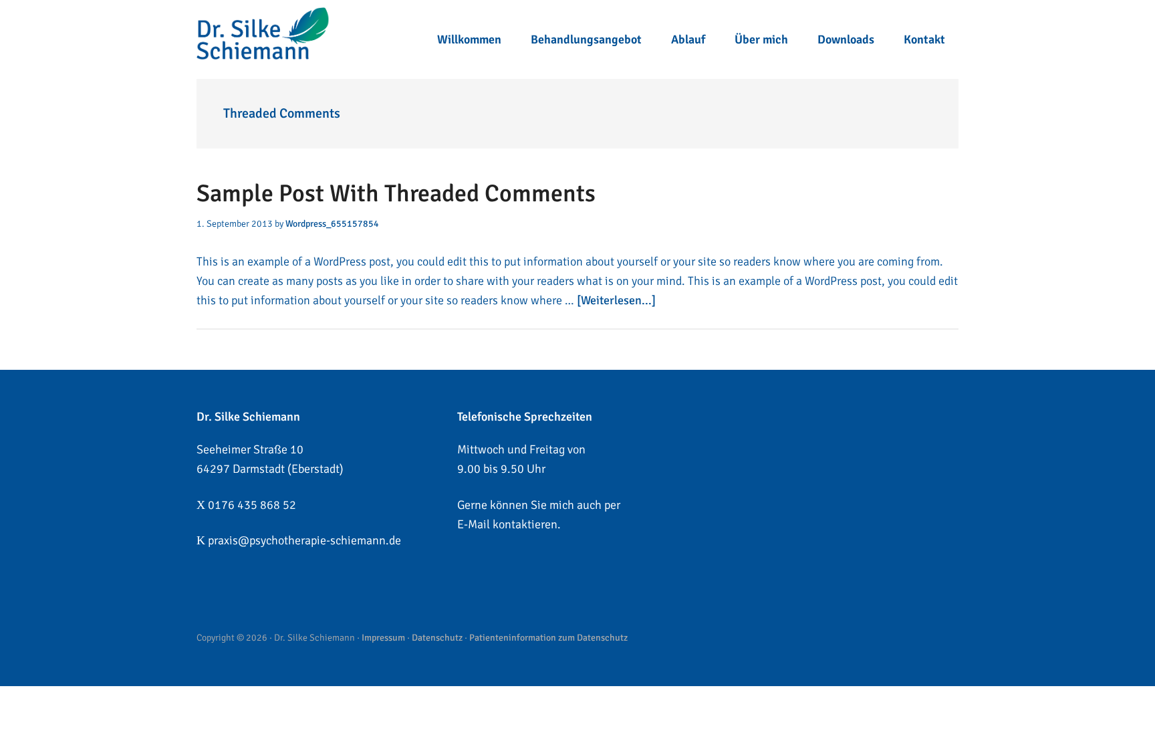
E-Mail (473, 524)
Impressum (383, 637)
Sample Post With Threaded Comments (396, 194)
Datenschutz (437, 637)
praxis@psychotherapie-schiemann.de (304, 540)
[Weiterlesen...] (616, 300)
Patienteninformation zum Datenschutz (548, 637)
